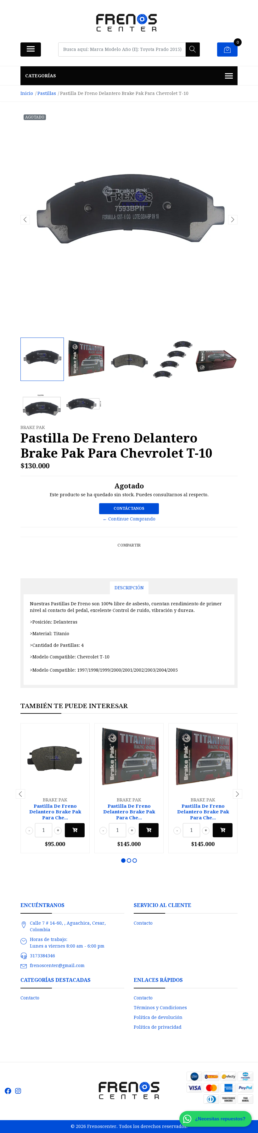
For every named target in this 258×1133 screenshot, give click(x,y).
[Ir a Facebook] (8, 1091)
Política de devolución (158, 1017)
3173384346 (42, 955)
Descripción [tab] (129, 587)
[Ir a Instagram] (18, 1091)
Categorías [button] (40, 75)
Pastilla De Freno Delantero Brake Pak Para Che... (55, 811)
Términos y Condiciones (160, 1007)
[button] (123, 860)
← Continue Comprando (129, 518)
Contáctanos (129, 508)
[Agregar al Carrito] (75, 830)
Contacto (143, 923)
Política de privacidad (158, 1027)
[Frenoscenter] (126, 23)
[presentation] (25, 219)
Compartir (129, 545)
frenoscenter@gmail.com (57, 965)
